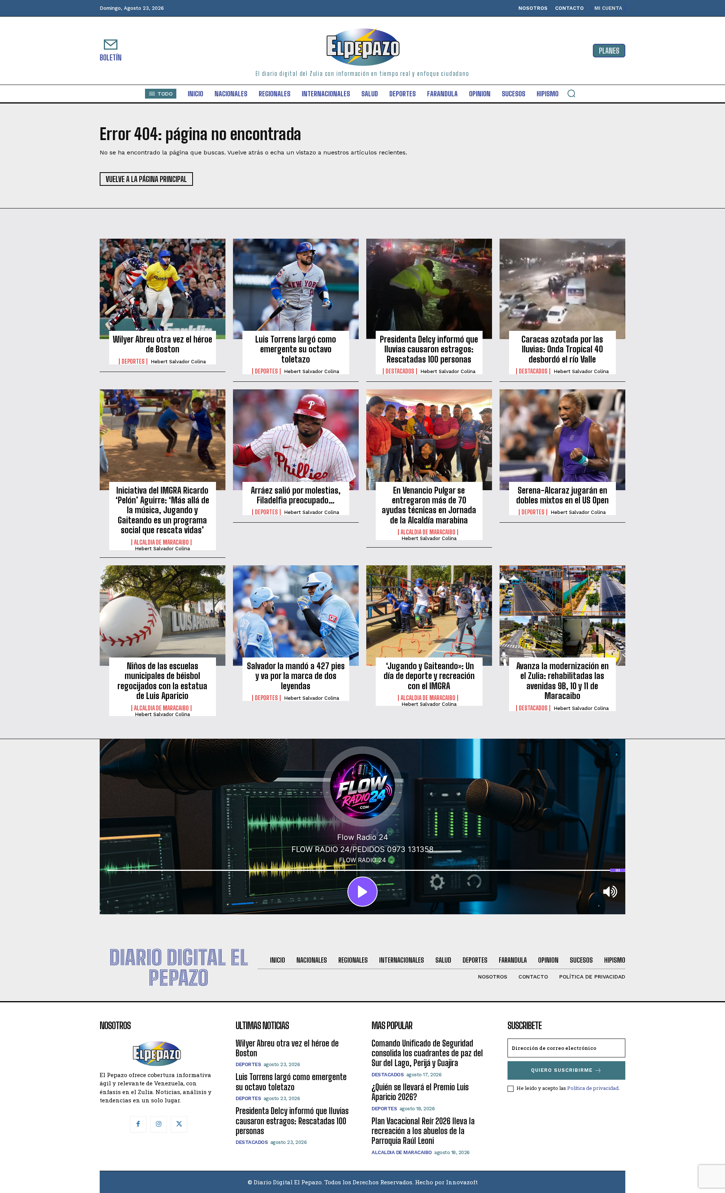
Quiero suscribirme (561, 1070)
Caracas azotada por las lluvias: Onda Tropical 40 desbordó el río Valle (562, 349)
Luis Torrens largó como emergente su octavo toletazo (295, 349)
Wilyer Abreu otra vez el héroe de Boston (162, 344)
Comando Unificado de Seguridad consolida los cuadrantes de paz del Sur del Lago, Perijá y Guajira (427, 1053)
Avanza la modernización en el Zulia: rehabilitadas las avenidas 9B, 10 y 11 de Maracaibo (562, 681)
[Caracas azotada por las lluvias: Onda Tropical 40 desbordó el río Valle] (562, 289)
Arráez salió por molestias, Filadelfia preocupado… (296, 495)
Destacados (400, 371)
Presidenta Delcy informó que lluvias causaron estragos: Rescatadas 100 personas (429, 349)
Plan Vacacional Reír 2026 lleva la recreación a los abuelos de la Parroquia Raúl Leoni (423, 1131)
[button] (571, 93)
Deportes (133, 361)
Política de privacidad (593, 1088)
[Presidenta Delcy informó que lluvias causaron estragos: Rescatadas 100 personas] (429, 289)
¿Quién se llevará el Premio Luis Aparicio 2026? (420, 1092)
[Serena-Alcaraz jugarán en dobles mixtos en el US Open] (562, 439)
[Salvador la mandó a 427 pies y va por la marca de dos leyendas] (296, 615)
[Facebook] (138, 1124)
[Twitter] (179, 1124)
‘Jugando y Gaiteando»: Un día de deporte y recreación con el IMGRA (429, 676)
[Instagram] (158, 1124)
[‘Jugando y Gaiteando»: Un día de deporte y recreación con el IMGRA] (429, 615)
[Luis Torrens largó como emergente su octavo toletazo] (296, 289)
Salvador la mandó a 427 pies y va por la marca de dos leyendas (296, 676)
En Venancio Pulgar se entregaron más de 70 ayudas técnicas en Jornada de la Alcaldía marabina (429, 505)
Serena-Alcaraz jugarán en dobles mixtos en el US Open (562, 495)
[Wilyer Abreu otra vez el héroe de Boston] (162, 289)
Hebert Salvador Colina (178, 361)
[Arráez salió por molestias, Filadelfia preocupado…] (296, 439)
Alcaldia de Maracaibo (161, 542)
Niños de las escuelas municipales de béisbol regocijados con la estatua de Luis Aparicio (162, 681)
